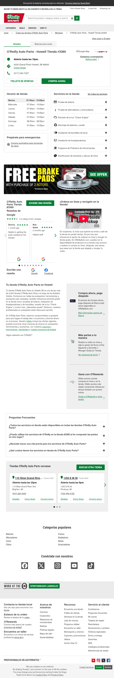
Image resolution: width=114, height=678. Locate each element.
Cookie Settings (87, 667)
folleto (29, 321)
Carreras (44, 612)
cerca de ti (18, 637)
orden (27, 617)
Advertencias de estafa (98, 650)
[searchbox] (50, 18)
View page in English (101, 38)
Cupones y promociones (75, 635)
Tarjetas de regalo (96, 620)
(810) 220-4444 (19, 493)
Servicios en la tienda (73, 616)
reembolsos (23, 329)
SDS (90, 643)
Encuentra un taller (72, 628)
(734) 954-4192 (67, 493)
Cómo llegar (20, 67)
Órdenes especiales (97, 631)
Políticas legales (47, 629)
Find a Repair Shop (77, 8)
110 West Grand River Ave (29, 478)
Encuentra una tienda (73, 609)
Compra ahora (56, 81)
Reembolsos (93, 624)
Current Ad (92, 8)
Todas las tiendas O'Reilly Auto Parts (32, 32)
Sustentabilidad (46, 637)
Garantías (92, 639)
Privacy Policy (57, 675)
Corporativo (45, 615)
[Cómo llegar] (82, 51)
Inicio (6, 32)
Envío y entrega (95, 635)
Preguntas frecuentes (97, 612)
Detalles (15, 499)
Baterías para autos (43, 44)
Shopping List (105, 8)
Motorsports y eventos (74, 631)
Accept (99, 667)
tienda (6, 610)
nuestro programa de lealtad (43, 329)
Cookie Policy (41, 675)
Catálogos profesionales (98, 646)
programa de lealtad (13, 627)
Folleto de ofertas (22, 81)
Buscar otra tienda (90, 467)
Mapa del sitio (46, 633)
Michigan (59, 32)
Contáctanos (93, 609)
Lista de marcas (71, 620)
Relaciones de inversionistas (46, 621)
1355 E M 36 (71, 478)
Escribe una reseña (40, 203)
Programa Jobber (72, 624)
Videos (67, 639)
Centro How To (70, 643)
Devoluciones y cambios (98, 628)
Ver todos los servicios (97, 94)
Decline (108, 667)
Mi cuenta (92, 616)
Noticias (43, 626)
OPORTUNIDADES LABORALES (44, 586)
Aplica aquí (91, 59)
